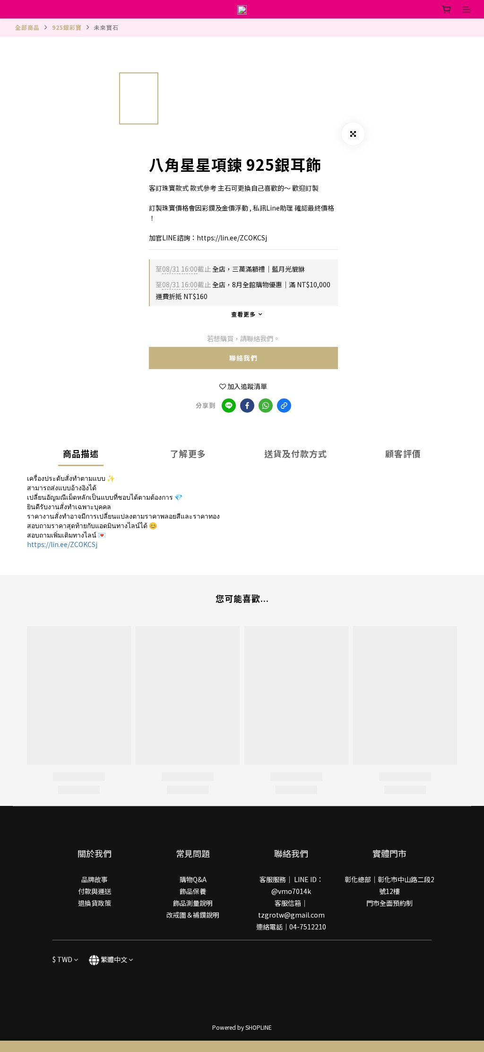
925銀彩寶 (67, 27)
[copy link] (284, 405)
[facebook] (247, 405)
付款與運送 (94, 891)
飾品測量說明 (193, 903)
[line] (229, 405)
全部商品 (27, 27)
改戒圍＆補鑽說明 (192, 914)
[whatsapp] (266, 405)
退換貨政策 (94, 903)
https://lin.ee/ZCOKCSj (62, 544)
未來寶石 (106, 27)
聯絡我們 (243, 357)
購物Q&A (193, 879)
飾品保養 (193, 891)
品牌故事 (94, 879)
